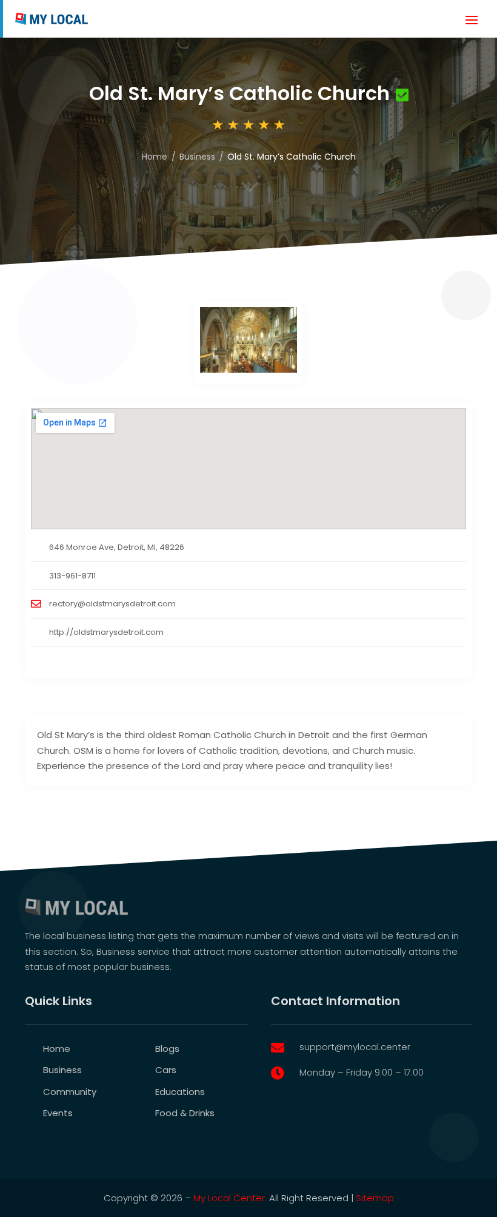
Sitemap (375, 1198)
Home (154, 157)
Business (197, 157)
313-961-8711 (72, 575)
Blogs (167, 1048)
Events (58, 1113)
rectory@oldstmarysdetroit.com (112, 603)
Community (69, 1091)
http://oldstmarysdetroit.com (106, 632)
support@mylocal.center (354, 1046)
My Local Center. (230, 1198)
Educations (180, 1091)
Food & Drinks (185, 1113)
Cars (165, 1069)
